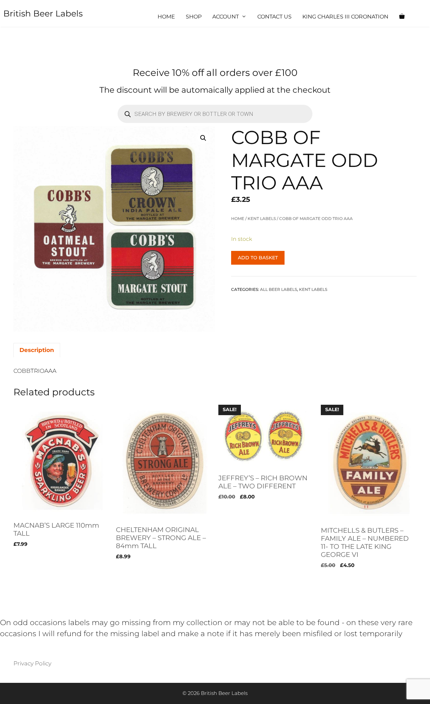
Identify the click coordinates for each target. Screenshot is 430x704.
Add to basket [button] (33, 579)
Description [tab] (36, 350)
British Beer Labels (43, 13)
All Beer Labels (278, 289)
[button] (203, 138)
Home (166, 16)
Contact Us (274, 16)
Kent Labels (262, 218)
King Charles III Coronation (345, 16)
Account (225, 16)
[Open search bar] (422, 17)
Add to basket (258, 258)
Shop (194, 16)
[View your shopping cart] (402, 17)
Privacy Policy (32, 663)
